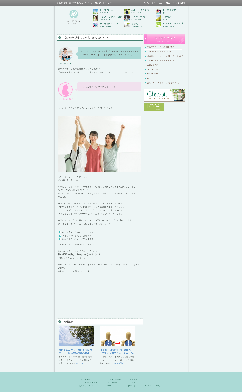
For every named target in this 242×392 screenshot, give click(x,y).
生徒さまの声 (152, 65)
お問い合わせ (152, 69)
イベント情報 (111, 383)
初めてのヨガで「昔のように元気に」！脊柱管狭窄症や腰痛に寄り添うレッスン (75, 353)
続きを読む (81, 363)
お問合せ (131, 386)
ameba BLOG (153, 74)
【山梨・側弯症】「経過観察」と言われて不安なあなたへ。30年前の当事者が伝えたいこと (117, 353)
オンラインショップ (152, 386)
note (149, 78)
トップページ (84, 380)
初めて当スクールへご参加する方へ (161, 47)
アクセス (131, 383)
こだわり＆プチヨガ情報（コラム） (161, 60)
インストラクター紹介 (88, 383)
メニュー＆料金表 (113, 380)
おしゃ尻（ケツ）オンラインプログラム (163, 83)
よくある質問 (133, 380)
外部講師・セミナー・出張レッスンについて (165, 56)
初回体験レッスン (86, 386)
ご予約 (109, 386)
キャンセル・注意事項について (160, 51)
